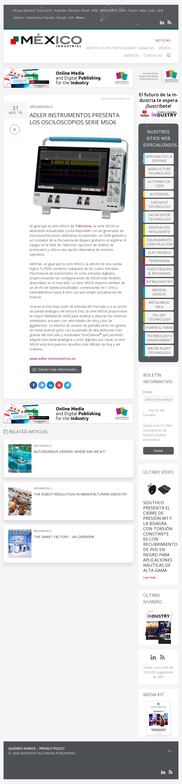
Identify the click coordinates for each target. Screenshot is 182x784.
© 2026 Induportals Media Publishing (41, 753)
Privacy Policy (52, 748)
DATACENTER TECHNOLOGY (159, 217)
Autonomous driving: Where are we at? (69, 451)
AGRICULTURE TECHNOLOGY (159, 171)
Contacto (153, 55)
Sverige (61, 18)
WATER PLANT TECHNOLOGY (159, 350)
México (19, 18)
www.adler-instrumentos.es (53, 358)
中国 (94, 11)
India (152, 11)
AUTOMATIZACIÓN (159, 183)
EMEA (122, 11)
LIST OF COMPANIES (24, 758)
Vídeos (165, 48)
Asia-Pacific (44, 11)
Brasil (85, 11)
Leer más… (150, 577)
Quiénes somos (22, 748)
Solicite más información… (57, 369)
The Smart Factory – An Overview (64, 537)
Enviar (158, 450)
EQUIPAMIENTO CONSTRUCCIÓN (159, 242)
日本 (160, 11)
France (132, 11)
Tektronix (83, 226)
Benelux (74, 11)
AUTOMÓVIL (159, 194)
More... (81, 18)
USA (71, 18)
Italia (143, 11)
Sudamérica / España (40, 18)
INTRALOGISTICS (159, 281)
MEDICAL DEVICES (159, 292)
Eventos (131, 55)
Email (147, 392)
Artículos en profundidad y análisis (120, 48)
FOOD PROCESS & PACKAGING (159, 271)
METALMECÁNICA (159, 304)
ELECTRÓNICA (159, 252)
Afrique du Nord (24, 11)
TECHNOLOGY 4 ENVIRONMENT (159, 338)
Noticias (163, 40)
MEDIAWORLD (41, 106)
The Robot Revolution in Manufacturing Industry (80, 494)
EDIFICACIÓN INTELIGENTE (159, 229)
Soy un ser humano (154, 412)
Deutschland (108, 11)
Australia (60, 11)
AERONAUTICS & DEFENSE (159, 158)
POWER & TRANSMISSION (160, 327)
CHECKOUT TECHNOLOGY (159, 204)
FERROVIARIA (159, 260)
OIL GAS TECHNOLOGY (159, 317)
